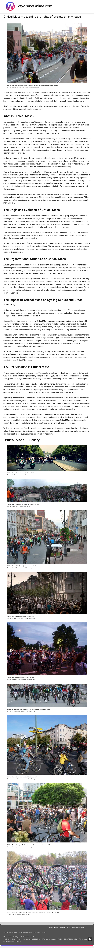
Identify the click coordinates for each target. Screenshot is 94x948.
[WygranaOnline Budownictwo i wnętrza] (30, 6)
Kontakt (62, 927)
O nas (68, 927)
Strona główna (53, 927)
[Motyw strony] (90, 939)
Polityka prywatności (78, 927)
